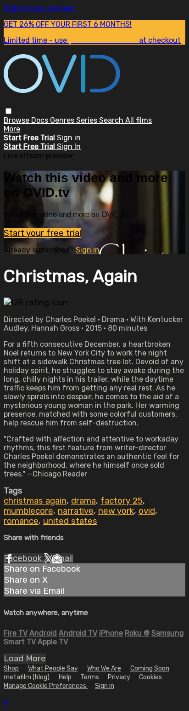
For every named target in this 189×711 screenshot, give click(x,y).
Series (87, 120)
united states (70, 521)
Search (112, 120)
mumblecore (28, 511)
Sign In (69, 146)
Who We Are (104, 668)
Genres (63, 120)
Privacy (120, 677)
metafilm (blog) (27, 677)
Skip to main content (40, 8)
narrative (76, 511)
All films (138, 120)
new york (116, 511)
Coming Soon (149, 668)
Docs (40, 120)
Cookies (150, 677)
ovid (147, 511)
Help (66, 677)
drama (83, 501)
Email (62, 558)
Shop (11, 668)
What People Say (53, 668)
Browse (17, 120)
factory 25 (121, 501)
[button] (8, 111)
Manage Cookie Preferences (46, 686)
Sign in (69, 137)
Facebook (24, 558)
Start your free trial (42, 233)
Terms (90, 677)
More (12, 129)
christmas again (35, 501)
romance (21, 521)
